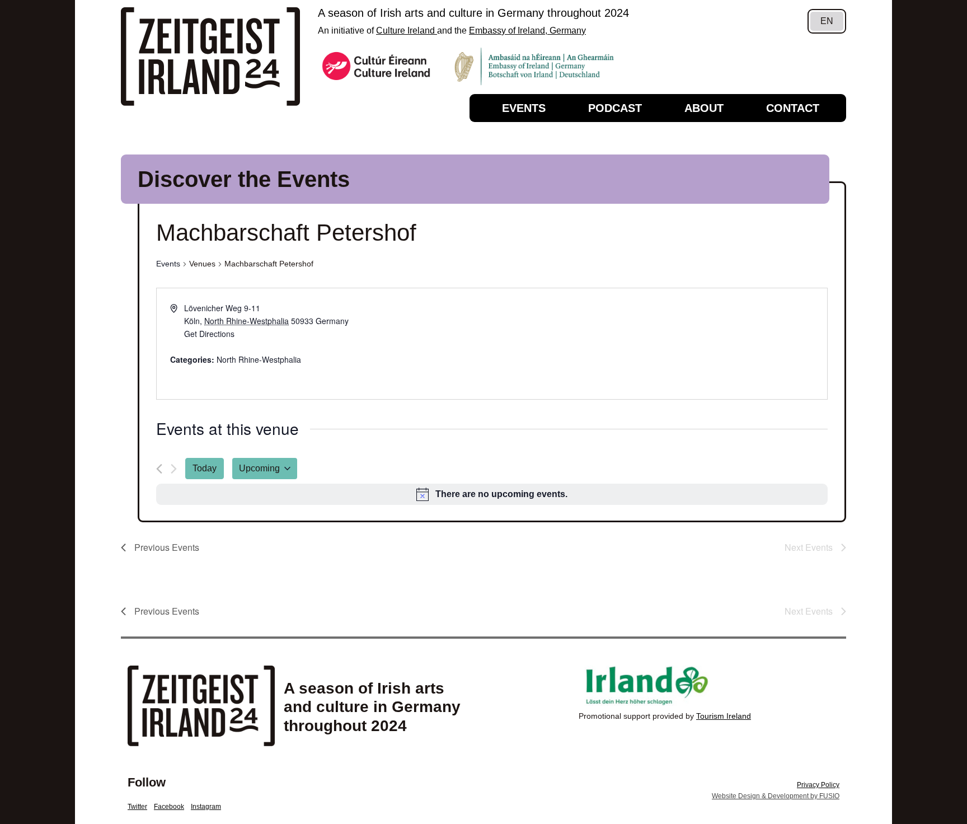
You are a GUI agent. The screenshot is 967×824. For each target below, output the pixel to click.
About (704, 108)
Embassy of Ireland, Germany (527, 30)
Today (205, 468)
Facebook (169, 807)
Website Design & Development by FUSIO (775, 796)
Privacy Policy (818, 785)
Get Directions (209, 333)
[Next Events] (174, 469)
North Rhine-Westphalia (259, 359)
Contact (792, 108)
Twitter (137, 807)
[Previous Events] (159, 469)
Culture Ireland (406, 30)
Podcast (615, 108)
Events (524, 108)
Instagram (206, 807)
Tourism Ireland (723, 715)
